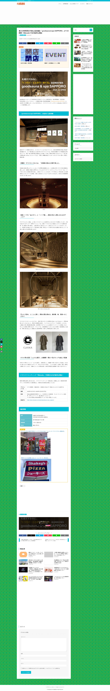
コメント (23, 636)
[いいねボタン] (21, 486)
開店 (25, 35)
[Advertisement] (55, 15)
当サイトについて (59, 687)
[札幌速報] (21, 3)
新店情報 (21, 35)
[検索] (92, 0)
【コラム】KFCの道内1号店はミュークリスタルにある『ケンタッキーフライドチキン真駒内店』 (43, 431)
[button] (23, 43)
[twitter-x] (87, 0)
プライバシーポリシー (51, 687)
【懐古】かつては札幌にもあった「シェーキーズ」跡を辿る (34, 458)
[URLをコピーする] (65, 43)
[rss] (91, 0)
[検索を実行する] (91, 30)
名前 (22, 653)
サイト (22, 663)
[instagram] (89, 0)
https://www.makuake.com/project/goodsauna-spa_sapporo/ (40, 400)
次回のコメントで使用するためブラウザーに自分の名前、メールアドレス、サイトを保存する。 (41, 668)
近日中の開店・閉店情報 (79, 126)
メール (22, 658)
